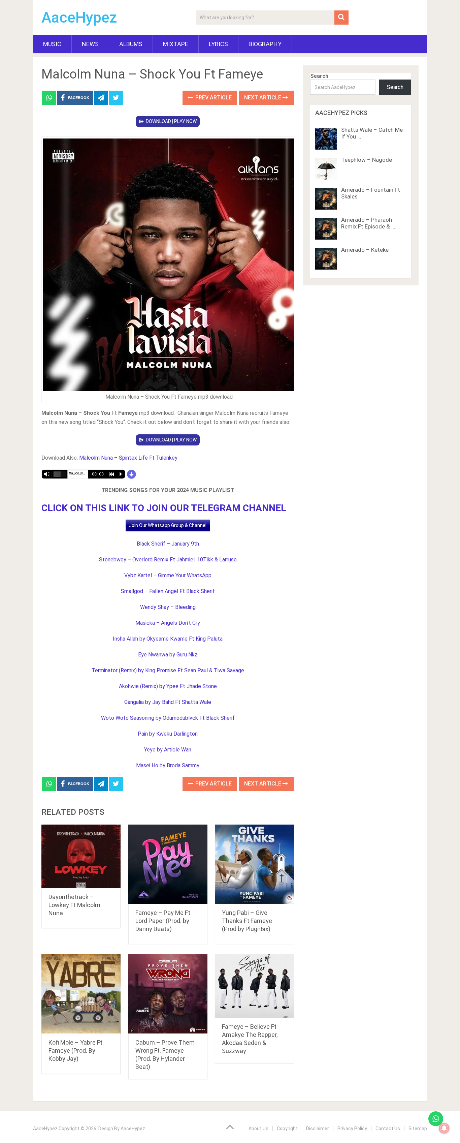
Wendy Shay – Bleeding (168, 607)
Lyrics (218, 44)
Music (52, 44)
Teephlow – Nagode (366, 159)
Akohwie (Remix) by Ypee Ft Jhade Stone (168, 686)
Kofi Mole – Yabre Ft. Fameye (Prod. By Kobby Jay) (76, 1050)
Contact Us (387, 1128)
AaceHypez (79, 17)
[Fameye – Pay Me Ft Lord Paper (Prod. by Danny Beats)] (167, 864)
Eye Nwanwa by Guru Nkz (167, 654)
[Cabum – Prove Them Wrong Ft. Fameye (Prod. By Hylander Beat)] (167, 993)
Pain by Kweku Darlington (168, 734)
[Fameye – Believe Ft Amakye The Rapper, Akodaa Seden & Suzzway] (254, 986)
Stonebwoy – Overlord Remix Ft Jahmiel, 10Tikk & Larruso (168, 559)
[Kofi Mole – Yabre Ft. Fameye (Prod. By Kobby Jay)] (81, 993)
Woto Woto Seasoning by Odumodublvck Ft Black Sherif (168, 718)
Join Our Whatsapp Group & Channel (167, 525)
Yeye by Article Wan (167, 749)
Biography (265, 44)
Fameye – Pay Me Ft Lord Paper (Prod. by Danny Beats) (162, 920)
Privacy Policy (352, 1128)
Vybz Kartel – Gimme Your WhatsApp (167, 575)
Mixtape (175, 44)
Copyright (287, 1128)
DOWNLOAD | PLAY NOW (171, 121)
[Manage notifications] (444, 1128)
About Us (258, 1128)
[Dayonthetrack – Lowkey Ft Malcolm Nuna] (81, 856)
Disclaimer (317, 1128)
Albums (130, 44)
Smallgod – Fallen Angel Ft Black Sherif (168, 591)
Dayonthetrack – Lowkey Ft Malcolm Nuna (74, 905)
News (90, 44)
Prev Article (213, 97)
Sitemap (417, 1128)
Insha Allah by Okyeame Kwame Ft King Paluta (168, 639)
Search (319, 76)
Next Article (263, 97)
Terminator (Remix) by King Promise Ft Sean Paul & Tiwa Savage (168, 670)
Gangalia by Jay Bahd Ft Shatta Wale (167, 702)
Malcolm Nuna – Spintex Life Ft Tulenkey (128, 458)
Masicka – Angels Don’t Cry (167, 623)
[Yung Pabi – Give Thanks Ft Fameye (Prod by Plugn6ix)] (254, 864)
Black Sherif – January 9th (168, 543)
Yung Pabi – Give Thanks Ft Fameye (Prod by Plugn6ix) (247, 920)
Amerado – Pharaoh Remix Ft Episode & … (368, 223)
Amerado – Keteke (365, 249)
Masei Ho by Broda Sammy (167, 765)
